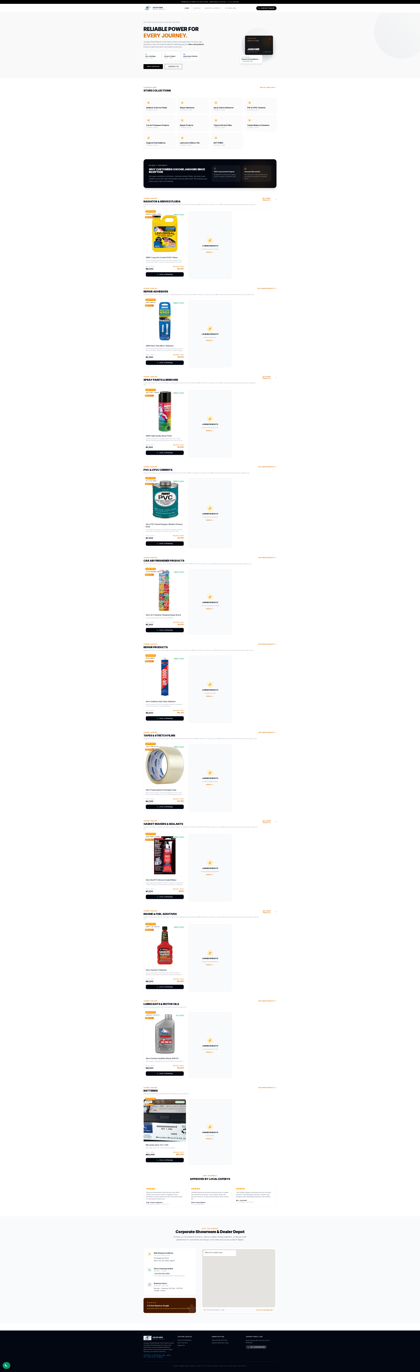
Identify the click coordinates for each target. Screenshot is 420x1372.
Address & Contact (213, 8)
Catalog (196, 8)
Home (187, 8)
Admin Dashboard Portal (219, 1340)
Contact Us (173, 66)
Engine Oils (181, 1345)
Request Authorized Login (220, 1343)
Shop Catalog (153, 66)
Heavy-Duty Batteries (185, 1340)
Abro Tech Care (183, 1343)
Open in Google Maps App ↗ (265, 1310)
